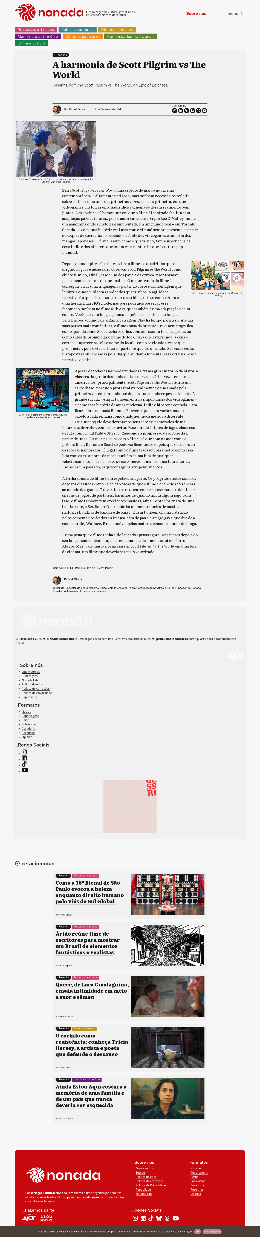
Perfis (26, 720)
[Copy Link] (186, 110)
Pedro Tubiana (67, 1016)
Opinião (27, 737)
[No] (255, 1231)
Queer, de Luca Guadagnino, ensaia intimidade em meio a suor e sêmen (92, 990)
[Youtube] (204, 110)
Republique (29, 697)
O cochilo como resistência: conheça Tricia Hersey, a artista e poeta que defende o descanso (92, 1045)
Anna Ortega (66, 914)
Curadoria (28, 728)
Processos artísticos (36, 29)
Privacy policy (212, 1231)
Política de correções (36, 689)
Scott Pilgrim (105, 568)
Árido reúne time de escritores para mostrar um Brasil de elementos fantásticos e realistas (88, 943)
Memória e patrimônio (38, 36)
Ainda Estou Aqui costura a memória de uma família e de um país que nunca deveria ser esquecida (91, 1096)
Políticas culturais (77, 29)
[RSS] (192, 110)
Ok (197, 1231)
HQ (71, 568)
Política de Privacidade (37, 693)
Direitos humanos (117, 29)
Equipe (140, 1172)
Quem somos (31, 672)
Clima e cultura (31, 43)
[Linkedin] (180, 110)
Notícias (195, 1168)
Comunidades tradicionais (130, 36)
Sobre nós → (199, 13)
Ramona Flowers (85, 568)
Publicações (30, 676)
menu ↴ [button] (235, 13)
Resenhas (28, 733)
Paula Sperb (66, 965)
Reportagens (30, 716)
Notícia (26, 711)
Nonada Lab (30, 680)
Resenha (61, 55)
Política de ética (32, 684)
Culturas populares (82, 36)
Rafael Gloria (77, 109)
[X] (198, 110)
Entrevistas (29, 724)
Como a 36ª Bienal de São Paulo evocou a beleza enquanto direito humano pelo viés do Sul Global (90, 892)
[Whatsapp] (174, 110)
